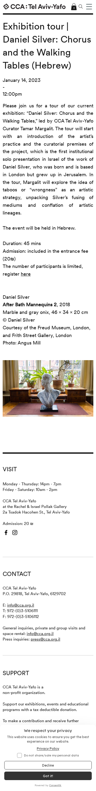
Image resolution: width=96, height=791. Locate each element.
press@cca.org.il (45, 639)
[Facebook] (6, 532)
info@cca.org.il (20, 605)
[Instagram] (14, 532)
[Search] (81, 7)
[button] (89, 6)
